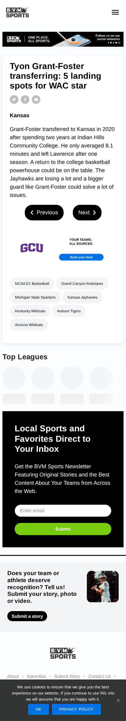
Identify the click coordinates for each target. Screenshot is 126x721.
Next (84, 212)
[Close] (118, 700)
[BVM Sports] (63, 653)
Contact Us (99, 676)
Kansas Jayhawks (83, 297)
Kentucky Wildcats (30, 311)
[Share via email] (36, 99)
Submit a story (27, 616)
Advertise (36, 676)
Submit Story (67, 676)
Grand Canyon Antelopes (82, 283)
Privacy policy (76, 709)
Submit (63, 528)
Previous (47, 212)
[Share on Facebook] (25, 99)
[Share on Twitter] (14, 99)
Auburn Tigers (69, 311)
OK (38, 709)
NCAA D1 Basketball (32, 283)
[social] (63, 39)
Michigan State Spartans (35, 297)
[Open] (115, 12)
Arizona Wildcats (29, 325)
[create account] (63, 248)
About (13, 676)
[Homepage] (17, 12)
